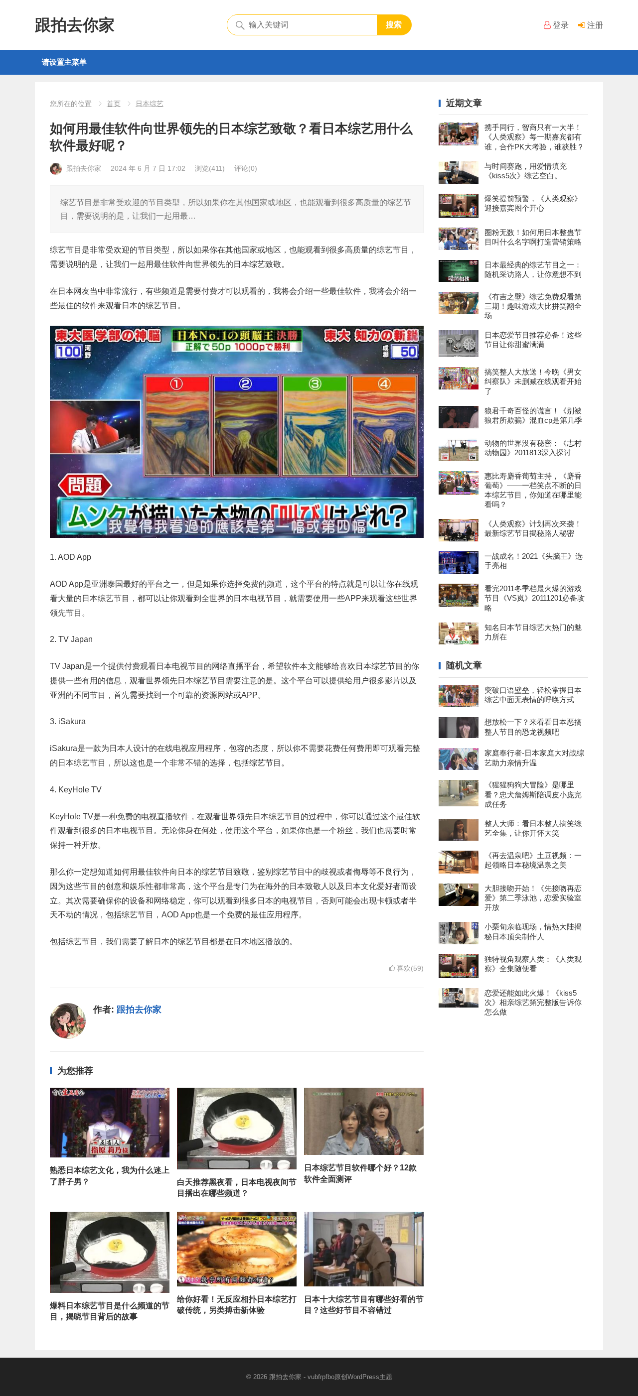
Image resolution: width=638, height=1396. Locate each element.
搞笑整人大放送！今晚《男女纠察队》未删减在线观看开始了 (533, 381)
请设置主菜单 (64, 62)
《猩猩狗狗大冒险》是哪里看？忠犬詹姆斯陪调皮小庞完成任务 (533, 794)
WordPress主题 (369, 1377)
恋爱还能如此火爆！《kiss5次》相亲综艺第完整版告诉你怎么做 (533, 1002)
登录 (560, 25)
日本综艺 (149, 104)
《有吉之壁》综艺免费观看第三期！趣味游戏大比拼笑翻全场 (533, 306)
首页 (114, 104)
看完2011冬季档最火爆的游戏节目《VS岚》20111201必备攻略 (534, 598)
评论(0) (245, 168)
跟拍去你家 (75, 25)
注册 (594, 25)
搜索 (394, 24)
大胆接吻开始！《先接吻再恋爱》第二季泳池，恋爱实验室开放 (533, 897)
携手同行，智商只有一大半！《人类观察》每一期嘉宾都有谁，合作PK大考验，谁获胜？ (534, 136)
